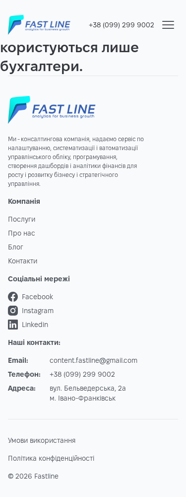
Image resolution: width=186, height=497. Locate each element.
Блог (15, 247)
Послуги (21, 219)
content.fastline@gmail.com (93, 360)
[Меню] (168, 25)
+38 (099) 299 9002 (121, 25)
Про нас (21, 233)
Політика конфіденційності (51, 458)
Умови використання (41, 440)
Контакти (22, 261)
